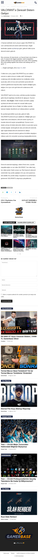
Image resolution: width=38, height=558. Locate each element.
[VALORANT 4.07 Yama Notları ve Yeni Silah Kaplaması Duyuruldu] (19, 243)
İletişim (12, 553)
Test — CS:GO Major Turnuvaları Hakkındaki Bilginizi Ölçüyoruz (14, 445)
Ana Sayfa (3, 6)
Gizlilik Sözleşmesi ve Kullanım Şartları (26, 553)
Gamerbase (7, 16)
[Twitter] (11, 192)
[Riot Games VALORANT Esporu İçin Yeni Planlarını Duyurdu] (31, 229)
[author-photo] (19, 210)
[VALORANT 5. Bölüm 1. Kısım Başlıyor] (6, 229)
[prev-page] (18, 254)
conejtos (3, 341)
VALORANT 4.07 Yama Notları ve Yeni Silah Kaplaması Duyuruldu (18, 250)
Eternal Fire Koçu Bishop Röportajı (15, 408)
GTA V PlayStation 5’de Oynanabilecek (8, 201)
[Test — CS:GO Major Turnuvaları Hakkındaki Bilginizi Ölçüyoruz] (19, 431)
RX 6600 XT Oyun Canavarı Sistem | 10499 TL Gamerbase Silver (19, 337)
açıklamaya (15, 48)
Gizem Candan (4, 519)
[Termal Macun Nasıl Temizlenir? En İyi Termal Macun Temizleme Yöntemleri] (19, 357)
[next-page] (20, 254)
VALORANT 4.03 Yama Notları (31, 249)
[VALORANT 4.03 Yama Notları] (31, 243)
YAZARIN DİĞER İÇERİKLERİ (25, 222)
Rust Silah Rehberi (9, 517)
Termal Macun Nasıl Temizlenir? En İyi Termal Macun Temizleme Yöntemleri (17, 372)
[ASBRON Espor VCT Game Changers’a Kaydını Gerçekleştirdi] (6, 243)
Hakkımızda (6, 553)
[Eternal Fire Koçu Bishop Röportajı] (19, 395)
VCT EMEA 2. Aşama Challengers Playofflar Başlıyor (18, 236)
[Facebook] (15, 192)
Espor (8, 6)
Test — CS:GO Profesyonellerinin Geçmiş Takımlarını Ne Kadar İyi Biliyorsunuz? (18, 480)
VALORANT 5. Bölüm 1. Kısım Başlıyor (6, 235)
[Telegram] (7, 192)
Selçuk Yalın (4, 449)
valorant (10, 187)
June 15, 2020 (21, 68)
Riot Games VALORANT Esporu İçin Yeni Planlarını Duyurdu (31, 236)
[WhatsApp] (3, 192)
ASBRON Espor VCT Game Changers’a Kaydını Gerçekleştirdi (6, 250)
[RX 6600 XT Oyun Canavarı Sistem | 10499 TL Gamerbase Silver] (19, 323)
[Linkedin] (20, 192)
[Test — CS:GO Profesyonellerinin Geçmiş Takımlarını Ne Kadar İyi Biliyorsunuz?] (19, 465)
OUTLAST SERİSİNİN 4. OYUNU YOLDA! (29, 201)
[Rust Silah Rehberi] (19, 503)
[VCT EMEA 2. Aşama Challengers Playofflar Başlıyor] (19, 229)
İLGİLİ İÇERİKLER (9, 222)
